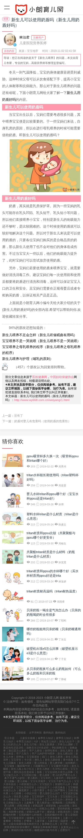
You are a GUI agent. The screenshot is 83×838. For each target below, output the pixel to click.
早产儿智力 (22, 753)
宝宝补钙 (45, 778)
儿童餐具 (29, 802)
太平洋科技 (35, 732)
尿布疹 (69, 799)
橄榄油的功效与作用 (45, 830)
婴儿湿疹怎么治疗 (50, 793)
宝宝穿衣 (16, 759)
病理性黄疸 (51, 750)
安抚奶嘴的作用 (53, 814)
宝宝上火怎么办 (54, 799)
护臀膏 (28, 821)
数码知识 (48, 732)
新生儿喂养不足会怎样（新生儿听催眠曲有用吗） (39, 335)
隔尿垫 (64, 821)
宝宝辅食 (9, 765)
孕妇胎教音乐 (59, 747)
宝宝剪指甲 (38, 796)
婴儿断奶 (32, 778)
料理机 (17, 821)
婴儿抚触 (9, 781)
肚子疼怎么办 (67, 823)
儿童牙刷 (52, 821)
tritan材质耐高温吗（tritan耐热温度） (53, 591)
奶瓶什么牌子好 (35, 811)
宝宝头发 (52, 796)
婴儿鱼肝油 (43, 802)
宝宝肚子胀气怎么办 (59, 781)
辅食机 (30, 818)
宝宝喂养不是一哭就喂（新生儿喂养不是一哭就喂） (41, 341)
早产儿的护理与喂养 (43, 753)
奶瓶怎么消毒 (47, 808)
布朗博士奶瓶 (16, 811)
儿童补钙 (58, 778)
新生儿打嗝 (30, 744)
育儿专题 (9, 738)
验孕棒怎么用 (49, 823)
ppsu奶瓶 (64, 805)
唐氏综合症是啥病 (24, 772)
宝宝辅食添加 (16, 818)
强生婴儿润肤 (21, 796)
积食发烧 (14, 799)
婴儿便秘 (22, 781)
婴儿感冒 (44, 775)
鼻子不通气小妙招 (14, 778)
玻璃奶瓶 (57, 802)
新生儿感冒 (25, 763)
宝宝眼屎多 (33, 756)
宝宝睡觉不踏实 (60, 765)
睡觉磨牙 (24, 790)
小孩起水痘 (30, 793)
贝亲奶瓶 (70, 802)
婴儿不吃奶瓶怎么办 (25, 808)
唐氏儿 (38, 759)
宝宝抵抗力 (45, 784)
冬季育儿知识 (23, 741)
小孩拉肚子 (43, 787)
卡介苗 (28, 759)
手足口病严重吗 (56, 790)
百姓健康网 (39, 377)
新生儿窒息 (56, 756)
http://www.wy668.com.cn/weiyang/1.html (41, 400)
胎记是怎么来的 (17, 750)
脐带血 (20, 756)
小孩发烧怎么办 (28, 784)
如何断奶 (70, 763)
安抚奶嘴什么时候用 (30, 814)
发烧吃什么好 (62, 784)
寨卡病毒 (68, 759)
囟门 (44, 756)
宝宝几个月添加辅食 (48, 818)
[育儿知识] (41, 10)
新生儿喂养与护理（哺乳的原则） (27, 359)
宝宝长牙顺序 (38, 781)
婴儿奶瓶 (9, 805)
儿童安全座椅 (27, 738)
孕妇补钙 (71, 778)
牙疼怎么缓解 (65, 744)
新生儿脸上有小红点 (22, 768)
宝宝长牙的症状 (25, 787)
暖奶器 (51, 811)
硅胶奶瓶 (51, 805)
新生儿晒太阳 (65, 753)
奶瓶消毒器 (23, 805)
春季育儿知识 (45, 738)
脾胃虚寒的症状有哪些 (17, 827)
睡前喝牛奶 (23, 765)
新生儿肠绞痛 (52, 759)
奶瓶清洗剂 (64, 811)
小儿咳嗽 (16, 793)
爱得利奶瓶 (63, 808)
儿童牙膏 (39, 821)
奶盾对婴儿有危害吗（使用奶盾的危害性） (42, 421)
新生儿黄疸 (66, 750)
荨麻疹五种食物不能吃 (45, 827)
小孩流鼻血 (58, 787)
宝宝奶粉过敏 (29, 775)
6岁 (36, 741)
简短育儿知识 (48, 741)
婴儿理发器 (40, 763)
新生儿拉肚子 (66, 741)
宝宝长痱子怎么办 (31, 799)
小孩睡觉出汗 (40, 765)
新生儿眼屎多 (47, 744)
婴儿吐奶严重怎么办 (63, 775)
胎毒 (39, 772)
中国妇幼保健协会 (62, 377)
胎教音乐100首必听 (37, 747)
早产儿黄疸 (35, 750)
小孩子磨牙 (38, 790)
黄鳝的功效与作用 (21, 830)
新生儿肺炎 (43, 768)
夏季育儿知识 (63, 738)
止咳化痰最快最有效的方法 (24, 823)
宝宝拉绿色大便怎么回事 (59, 772)
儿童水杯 (68, 818)
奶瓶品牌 (38, 805)
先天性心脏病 (60, 768)
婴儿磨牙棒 (56, 763)
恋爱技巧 (65, 830)
